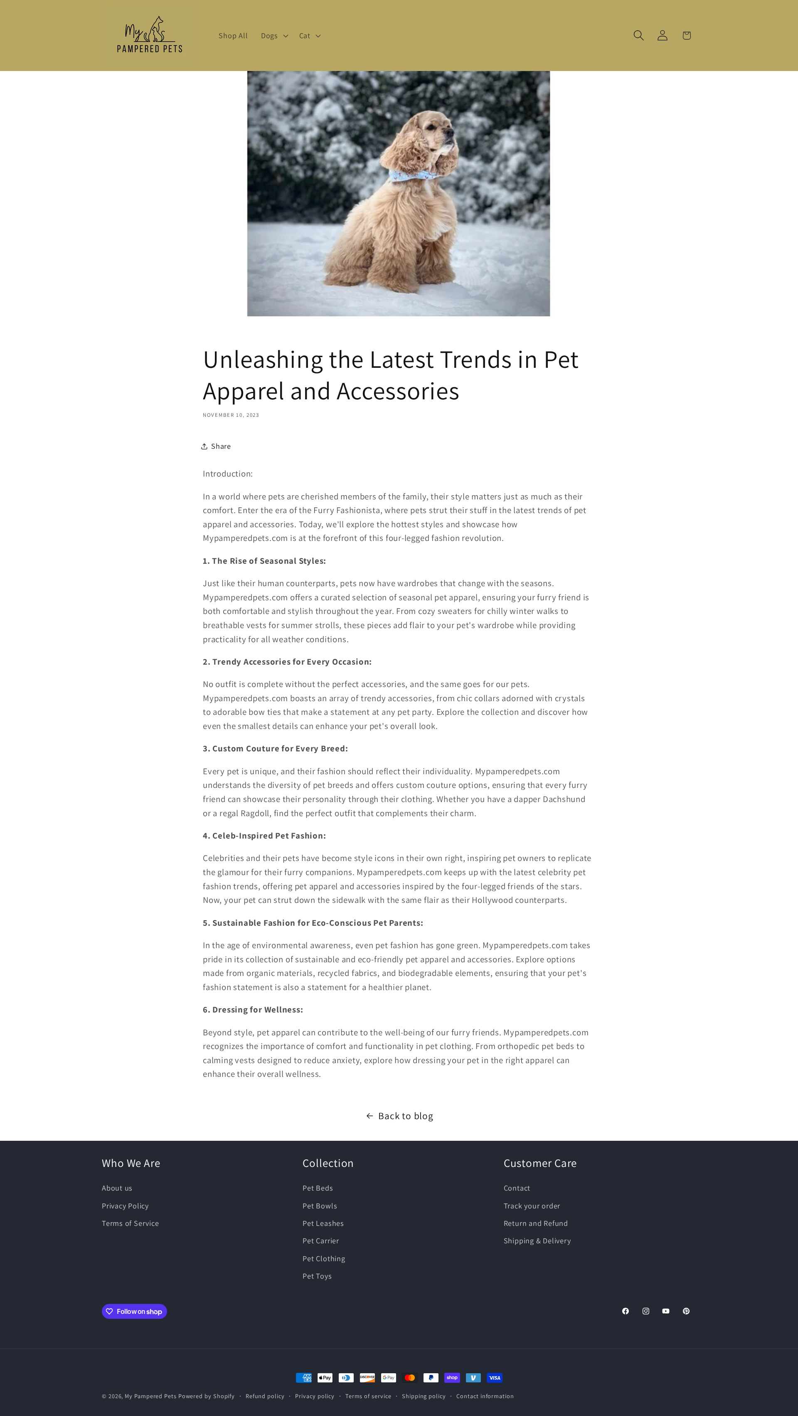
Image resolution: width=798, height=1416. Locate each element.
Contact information (485, 1396)
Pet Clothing (324, 1258)
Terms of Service (130, 1223)
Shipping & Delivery (537, 1240)
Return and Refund (536, 1223)
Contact (517, 1188)
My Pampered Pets (151, 1396)
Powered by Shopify (206, 1396)
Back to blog (405, 1115)
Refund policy (265, 1396)
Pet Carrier (321, 1240)
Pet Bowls (320, 1206)
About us (117, 1188)
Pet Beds (318, 1188)
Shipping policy (424, 1396)
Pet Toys (317, 1276)
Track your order (532, 1206)
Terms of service (368, 1396)
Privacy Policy (125, 1206)
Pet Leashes (323, 1223)
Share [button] (221, 446)
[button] (273, 35)
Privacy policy (315, 1396)
